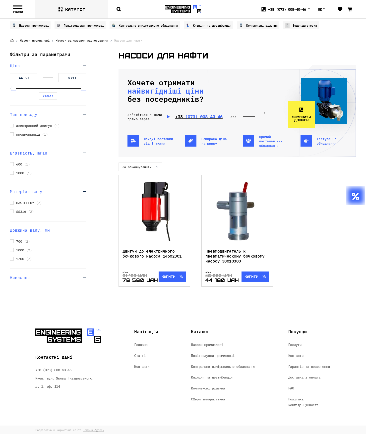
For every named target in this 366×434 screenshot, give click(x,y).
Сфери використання (208, 398)
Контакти (141, 366)
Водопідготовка (305, 25)
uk (320, 9)
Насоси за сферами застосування (82, 40)
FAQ (291, 387)
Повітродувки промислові (84, 25)
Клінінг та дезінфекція (212, 25)
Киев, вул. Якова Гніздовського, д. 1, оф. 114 (64, 382)
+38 (287, 9)
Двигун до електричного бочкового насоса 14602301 (152, 253)
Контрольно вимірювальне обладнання (148, 25)
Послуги (295, 344)
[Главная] (12, 40)
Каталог (75, 9)
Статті (139, 355)
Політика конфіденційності (303, 401)
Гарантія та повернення (309, 366)
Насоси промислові (34, 25)
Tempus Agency (93, 430)
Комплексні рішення (262, 25)
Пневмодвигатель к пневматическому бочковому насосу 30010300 (235, 255)
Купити (168, 276)
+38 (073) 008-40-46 (53, 369)
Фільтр (48, 96)
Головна (140, 344)
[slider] (13, 88)
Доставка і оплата (304, 377)
